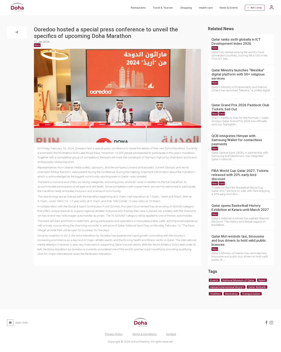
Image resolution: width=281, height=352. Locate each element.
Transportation (251, 293)
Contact (171, 334)
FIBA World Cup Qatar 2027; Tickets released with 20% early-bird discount (239, 175)
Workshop (231, 293)
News (215, 48)
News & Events (229, 7)
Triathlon (215, 293)
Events (214, 280)
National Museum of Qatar (238, 280)
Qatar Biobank (257, 287)
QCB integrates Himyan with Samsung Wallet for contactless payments (236, 140)
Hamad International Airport (227, 287)
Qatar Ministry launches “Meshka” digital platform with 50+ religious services (238, 74)
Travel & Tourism (163, 7)
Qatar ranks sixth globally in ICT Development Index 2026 (236, 41)
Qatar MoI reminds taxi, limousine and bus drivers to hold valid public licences (238, 240)
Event (221, 113)
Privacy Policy (114, 334)
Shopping (186, 7)
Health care (206, 7)
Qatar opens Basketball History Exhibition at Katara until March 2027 (240, 207)
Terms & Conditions (144, 334)
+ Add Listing (255, 7)
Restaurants (138, 7)
